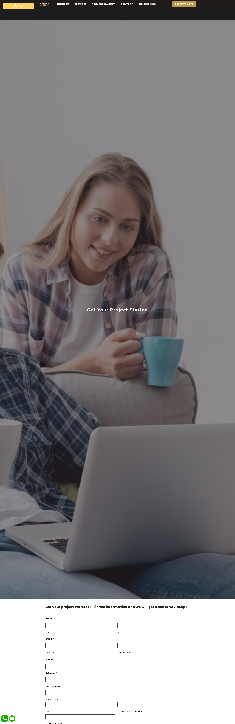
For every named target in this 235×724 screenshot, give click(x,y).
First (47, 632)
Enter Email (51, 652)
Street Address (53, 686)
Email (49, 639)
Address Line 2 (53, 699)
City (47, 711)
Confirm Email (124, 652)
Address (51, 673)
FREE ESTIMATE (184, 4)
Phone (49, 659)
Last (119, 632)
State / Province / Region (130, 711)
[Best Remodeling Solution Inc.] (44, 4)
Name (50, 618)
